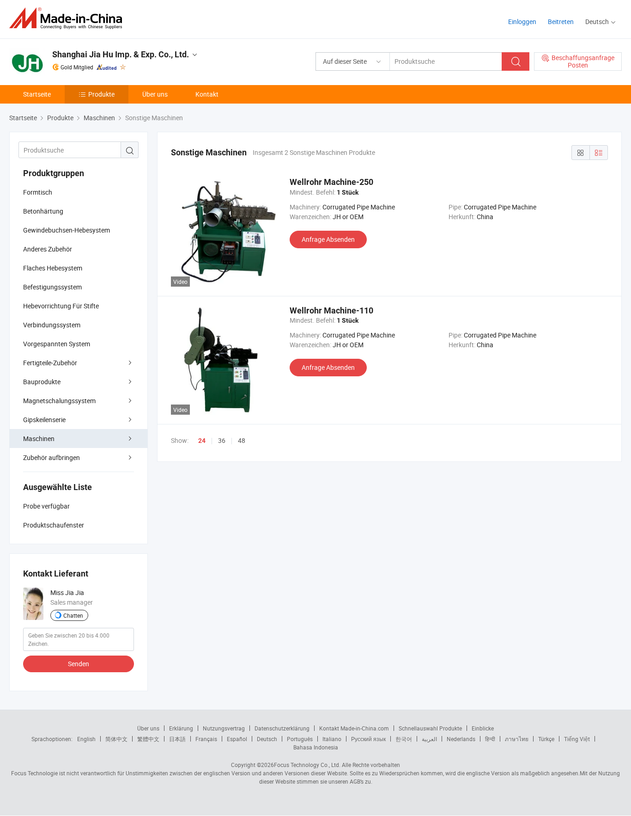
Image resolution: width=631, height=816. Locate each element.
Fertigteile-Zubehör (50, 362)
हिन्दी (490, 738)
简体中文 (116, 738)
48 (241, 440)
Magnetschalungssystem (59, 400)
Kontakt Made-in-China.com (354, 728)
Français (206, 738)
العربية (429, 738)
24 (202, 440)
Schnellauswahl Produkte (430, 728)
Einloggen (522, 21)
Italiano (331, 738)
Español (237, 738)
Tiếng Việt (577, 738)
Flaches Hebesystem (52, 268)
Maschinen (39, 438)
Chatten (73, 615)
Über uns (155, 94)
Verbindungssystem (51, 324)
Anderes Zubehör (47, 249)
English (86, 738)
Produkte (101, 94)
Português (300, 738)
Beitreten (561, 21)
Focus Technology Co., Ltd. (307, 764)
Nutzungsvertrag (224, 728)
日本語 (177, 738)
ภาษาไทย (516, 738)
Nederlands (461, 738)
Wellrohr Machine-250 (331, 182)
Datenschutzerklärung (282, 728)
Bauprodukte (42, 381)
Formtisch (37, 192)
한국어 (403, 738)
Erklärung (181, 728)
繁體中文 (148, 738)
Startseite (37, 94)
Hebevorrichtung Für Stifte (61, 305)
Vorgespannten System (56, 343)
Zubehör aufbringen (51, 457)
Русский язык (368, 738)
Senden (78, 663)
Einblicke (483, 728)
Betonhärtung (43, 211)
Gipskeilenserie (44, 419)
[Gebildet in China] (68, 18)
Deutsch (267, 738)
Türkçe (546, 738)
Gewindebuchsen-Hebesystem (66, 230)
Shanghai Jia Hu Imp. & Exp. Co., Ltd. (120, 54)
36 (221, 440)
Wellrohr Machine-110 (331, 310)
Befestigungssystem (52, 286)
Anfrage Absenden (328, 239)
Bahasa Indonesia (315, 747)
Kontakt (206, 94)
